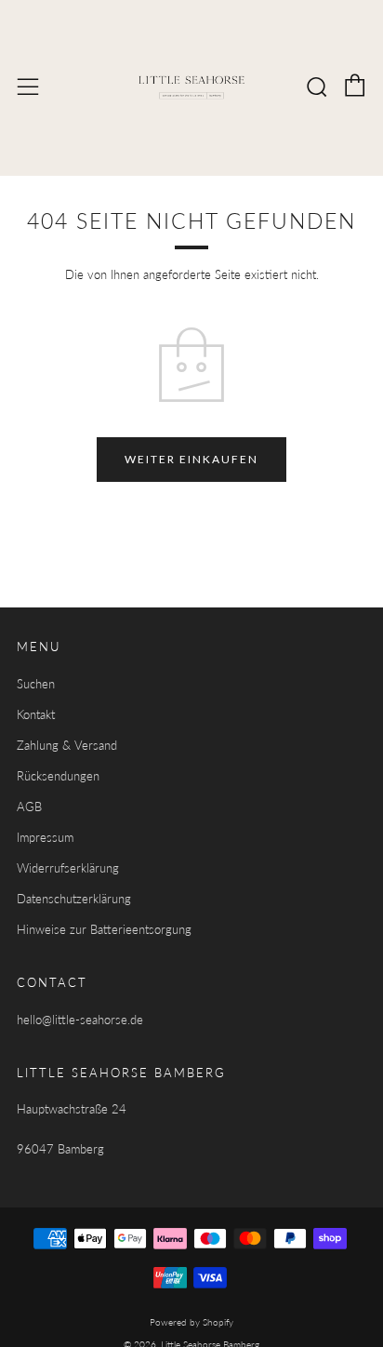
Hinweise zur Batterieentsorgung (104, 929)
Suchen (36, 683)
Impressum (45, 837)
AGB (29, 806)
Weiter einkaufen (191, 459)
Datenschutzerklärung (74, 898)
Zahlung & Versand (67, 745)
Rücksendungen (58, 775)
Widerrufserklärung (68, 867)
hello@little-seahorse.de (80, 1019)
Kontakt (36, 714)
